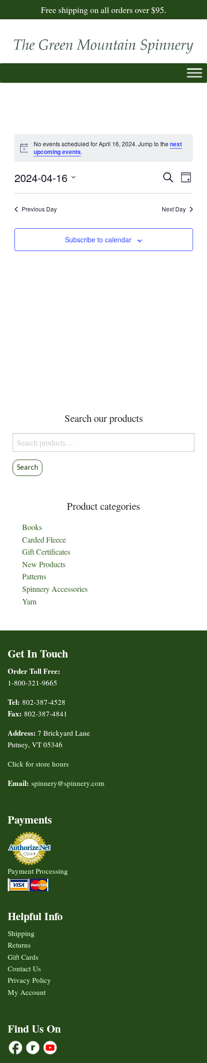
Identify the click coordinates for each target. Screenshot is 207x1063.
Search (27, 468)
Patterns (34, 576)
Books (32, 527)
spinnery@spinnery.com (67, 783)
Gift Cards (23, 957)
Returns (19, 945)
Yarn (29, 601)
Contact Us (24, 968)
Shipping (21, 933)
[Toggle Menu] (194, 72)
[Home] (103, 44)
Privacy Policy (29, 980)
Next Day (174, 209)
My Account (27, 992)
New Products (43, 564)
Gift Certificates (46, 551)
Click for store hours (38, 764)
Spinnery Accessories (55, 589)
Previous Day (39, 209)
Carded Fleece (44, 539)
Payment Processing (38, 871)
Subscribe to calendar (98, 239)
